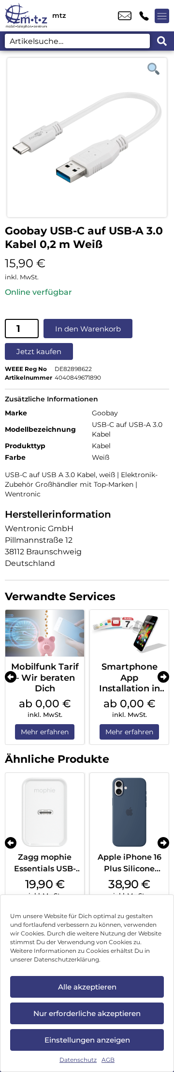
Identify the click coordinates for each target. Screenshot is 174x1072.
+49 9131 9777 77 (144, 16)
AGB (108, 1059)
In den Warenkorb (88, 328)
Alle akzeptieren (87, 986)
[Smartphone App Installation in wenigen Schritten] (129, 633)
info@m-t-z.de (124, 16)
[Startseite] (26, 15)
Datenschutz (78, 1059)
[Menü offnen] (162, 16)
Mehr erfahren (45, 732)
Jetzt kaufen (38, 351)
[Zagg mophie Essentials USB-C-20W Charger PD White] (44, 812)
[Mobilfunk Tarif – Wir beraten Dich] (44, 633)
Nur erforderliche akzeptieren (87, 1013)
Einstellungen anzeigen (87, 1040)
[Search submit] (162, 41)
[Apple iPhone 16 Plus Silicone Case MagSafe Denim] (129, 812)
